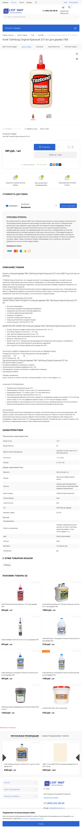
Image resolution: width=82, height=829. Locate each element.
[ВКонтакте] (51, 164)
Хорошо (41, 824)
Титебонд (7, 565)
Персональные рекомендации (25, 736)
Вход (65, 2)
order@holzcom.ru (57, 808)
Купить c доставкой (68, 206)
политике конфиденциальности (33, 818)
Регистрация (73, 2)
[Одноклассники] (54, 164)
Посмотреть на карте (51, 797)
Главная (5, 2)
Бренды (29, 2)
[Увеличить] (41, 81)
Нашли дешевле (28, 164)
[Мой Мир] (57, 164)
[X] (60, 164)
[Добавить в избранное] (77, 54)
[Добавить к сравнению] (77, 59)
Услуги (21, 2)
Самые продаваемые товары (55, 736)
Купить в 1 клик (55, 155)
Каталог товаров (12, 28)
